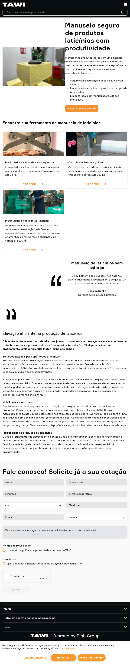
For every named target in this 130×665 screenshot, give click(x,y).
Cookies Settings (35, 657)
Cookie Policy (67, 648)
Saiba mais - (33, 184)
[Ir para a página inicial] (14, 5)
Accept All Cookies (91, 657)
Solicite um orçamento (82, 108)
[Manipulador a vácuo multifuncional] (33, 202)
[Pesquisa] (123, 12)
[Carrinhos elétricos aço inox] (96, 144)
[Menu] (125, 4)
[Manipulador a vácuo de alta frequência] (33, 144)
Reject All (63, 657)
